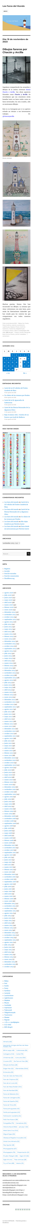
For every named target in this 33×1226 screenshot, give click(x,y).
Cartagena (8, 1054)
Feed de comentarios (11, 576)
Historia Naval (10, 1127)
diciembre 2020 (9, 758)
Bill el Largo (8, 1050)
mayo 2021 (8, 746)
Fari (23, 323)
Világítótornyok (20, 328)
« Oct (8, 373)
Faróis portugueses (11, 1112)
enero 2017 (8, 872)
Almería (7, 1042)
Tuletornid (12, 328)
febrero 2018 (8, 840)
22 (12, 366)
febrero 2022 (8, 724)
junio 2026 (8, 597)
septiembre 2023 (10, 678)
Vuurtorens (6, 330)
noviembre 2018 (9, 818)
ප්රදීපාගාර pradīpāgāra (20, 330)
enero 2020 (8, 784)
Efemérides (22, 1068)
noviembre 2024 (10, 644)
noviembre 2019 (10, 789)
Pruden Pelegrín (10, 1156)
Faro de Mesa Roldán (12, 1087)
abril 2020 (7, 777)
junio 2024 (8, 656)
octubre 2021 (8, 733)
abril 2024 (7, 661)
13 (4, 362)
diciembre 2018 (9, 816)
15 (12, 362)
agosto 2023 (8, 680)
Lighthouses (6, 327)
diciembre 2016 (9, 874)
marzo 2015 (8, 925)
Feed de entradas (10, 573)
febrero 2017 (8, 869)
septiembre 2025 (10, 619)
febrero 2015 (8, 928)
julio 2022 (7, 712)
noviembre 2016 (10, 877)
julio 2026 (7, 595)
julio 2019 (7, 799)
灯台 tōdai (7, 1025)
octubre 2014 (8, 937)
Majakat (12, 327)
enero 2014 (8, 959)
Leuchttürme (21, 325)
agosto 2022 (8, 709)
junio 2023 (8, 685)
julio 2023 (7, 682)
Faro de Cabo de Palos (12, 1076)
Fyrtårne (8, 325)
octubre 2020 (9, 763)
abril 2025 (7, 631)
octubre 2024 (9, 646)
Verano (20, 1163)
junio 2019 (8, 801)
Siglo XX (7, 1159)
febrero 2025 (8, 636)
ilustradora (23, 334)
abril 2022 (7, 719)
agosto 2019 (8, 797)
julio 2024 (7, 653)
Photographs (9, 1152)
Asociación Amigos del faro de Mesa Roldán (15, 1046)
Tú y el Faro (8, 1163)
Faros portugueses (11, 1108)
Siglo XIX (24, 1156)
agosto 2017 (8, 855)
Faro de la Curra (10, 1083)
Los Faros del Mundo (14, 6)
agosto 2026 (8, 593)
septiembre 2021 (10, 736)
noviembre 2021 (9, 731)
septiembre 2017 (10, 852)
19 (28, 362)
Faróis (27, 323)
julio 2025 (7, 624)
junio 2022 (8, 714)
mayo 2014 (8, 950)
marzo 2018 (8, 838)
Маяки (12, 330)
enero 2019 (8, 814)
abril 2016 (7, 894)
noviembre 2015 (9, 906)
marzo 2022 (8, 721)
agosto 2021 (8, 738)
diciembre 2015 (9, 903)
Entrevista (8, 1072)
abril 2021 (7, 748)
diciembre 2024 (9, 641)
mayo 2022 (8, 716)
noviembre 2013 (9, 964)
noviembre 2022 (10, 702)
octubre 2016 (8, 879)
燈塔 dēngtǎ (9, 332)
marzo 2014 (8, 954)
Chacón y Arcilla (19, 332)
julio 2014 (7, 945)
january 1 (23, 1127)
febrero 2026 (8, 607)
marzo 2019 (8, 809)
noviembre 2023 (10, 673)
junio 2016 (8, 889)
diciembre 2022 (9, 699)
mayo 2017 (8, 862)
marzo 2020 (8, 780)
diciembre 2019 (9, 787)
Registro (7, 569)
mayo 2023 (8, 687)
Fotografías (8, 1123)
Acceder (7, 571)
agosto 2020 (8, 767)
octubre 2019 (8, 792)
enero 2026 (8, 610)
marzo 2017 (8, 867)
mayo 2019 (8, 804)
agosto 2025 (8, 622)
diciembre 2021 (9, 729)
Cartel (19, 1054)
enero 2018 (8, 843)
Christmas (8, 1057)
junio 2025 (8, 627)
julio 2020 (7, 770)
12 (28, 358)
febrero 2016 (8, 899)
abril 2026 (7, 602)
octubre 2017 (8, 850)
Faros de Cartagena (11, 1098)
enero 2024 (8, 668)
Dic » (25, 373)
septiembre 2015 (10, 911)
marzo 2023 (8, 692)
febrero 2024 (8, 665)
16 (16, 362)
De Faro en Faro (21, 1061)
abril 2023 (7, 690)
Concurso (20, 1057)
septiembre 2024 (10, 648)
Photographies (10, 1149)
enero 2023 (8, 697)
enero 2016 (8, 901)
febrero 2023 (8, 695)
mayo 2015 (8, 920)
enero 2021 (8, 755)
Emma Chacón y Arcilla (12, 334)
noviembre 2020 (10, 760)
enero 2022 (8, 726)
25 (24, 366)
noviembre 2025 (10, 614)
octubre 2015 (8, 908)
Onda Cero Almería (11, 1141)
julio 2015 (7, 916)
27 (4, 369)
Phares (17, 327)
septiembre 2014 (10, 940)
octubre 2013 (8, 966)
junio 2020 (8, 772)
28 (8, 369)
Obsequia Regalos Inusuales (14, 1138)
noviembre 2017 (9, 848)
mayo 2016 (8, 891)
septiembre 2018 (10, 823)
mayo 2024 (8, 658)
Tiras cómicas (20, 1159)
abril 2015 (7, 923)
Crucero (7, 1061)
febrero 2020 (8, 782)
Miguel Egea (9, 1134)
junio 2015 (8, 918)
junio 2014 (8, 947)
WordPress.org (9, 578)
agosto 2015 (8, 913)
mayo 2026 (8, 600)
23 (16, 366)
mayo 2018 (8, 833)
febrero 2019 (8, 811)
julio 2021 (7, 741)
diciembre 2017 (9, 845)
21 (8, 366)
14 (8, 362)
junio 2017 (7, 860)
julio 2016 (7, 886)
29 (12, 369)
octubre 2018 (8, 821)
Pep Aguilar (8, 1145)
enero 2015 (8, 930)
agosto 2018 (8, 826)
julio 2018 (7, 828)
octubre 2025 (9, 617)
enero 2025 (8, 639)
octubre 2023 (8, 675)
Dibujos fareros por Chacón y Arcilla (15, 51)
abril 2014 (7, 952)
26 (28, 366)
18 (24, 362)
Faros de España (10, 1101)
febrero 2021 (8, 753)
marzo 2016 (8, 896)
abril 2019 (7, 806)
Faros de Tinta (9, 1105)
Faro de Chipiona (10, 1079)
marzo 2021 (8, 750)
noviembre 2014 (9, 935)
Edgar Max (8, 1068)
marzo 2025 (8, 634)
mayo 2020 (8, 775)
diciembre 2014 (9, 933)
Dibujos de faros (10, 1065)
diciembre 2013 (9, 962)
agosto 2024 (8, 651)
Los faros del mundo (11, 502)
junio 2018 (8, 831)
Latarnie (14, 325)
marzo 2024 (8, 663)
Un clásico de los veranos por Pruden (17, 395)
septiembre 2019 (10, 794)
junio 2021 (8, 743)
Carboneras (21, 1050)
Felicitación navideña (12, 1116)
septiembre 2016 (10, 882)
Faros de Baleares (11, 1094)
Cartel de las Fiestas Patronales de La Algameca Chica (16, 512)
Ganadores (21, 1123)
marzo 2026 (8, 605)
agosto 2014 (8, 942)
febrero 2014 (8, 957)
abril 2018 (7, 835)
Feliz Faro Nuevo (10, 1119)
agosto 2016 (8, 884)
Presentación (23, 1152)
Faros (4, 325)
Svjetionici (6, 328)
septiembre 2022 (10, 707)
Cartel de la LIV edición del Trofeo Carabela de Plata (16, 504)
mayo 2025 (8, 629)
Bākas (20, 323)
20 (4, 366)
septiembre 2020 (10, 765)
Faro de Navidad (10, 1090)
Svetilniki (22, 327)
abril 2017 (7, 865)
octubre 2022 (9, 704)
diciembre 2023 (9, 670)
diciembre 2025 (9, 612)
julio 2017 (7, 857)
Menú (5, 11)
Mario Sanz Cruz (10, 1130)
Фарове (7, 1020)
